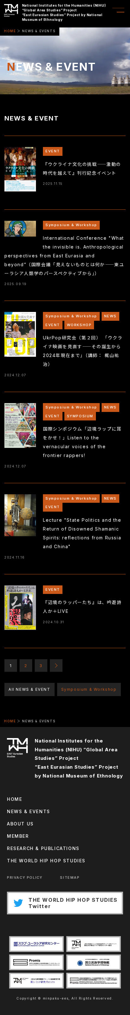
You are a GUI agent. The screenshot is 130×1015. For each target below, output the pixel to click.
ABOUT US (20, 823)
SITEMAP (70, 877)
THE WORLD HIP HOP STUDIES (46, 860)
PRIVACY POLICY (24, 877)
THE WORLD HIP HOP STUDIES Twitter (73, 903)
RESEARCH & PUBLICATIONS (43, 848)
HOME (10, 31)
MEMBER (18, 836)
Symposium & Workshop (89, 689)
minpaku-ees (56, 998)
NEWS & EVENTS (28, 811)
